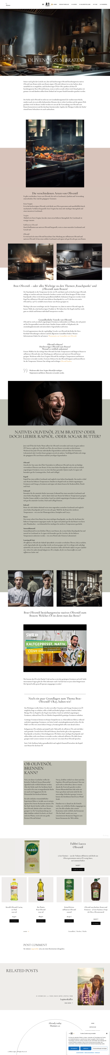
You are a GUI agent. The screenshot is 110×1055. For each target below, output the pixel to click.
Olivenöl (47, 69)
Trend (71, 996)
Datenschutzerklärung (89, 1052)
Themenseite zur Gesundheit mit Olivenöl (62, 336)
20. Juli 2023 (58, 69)
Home (92, 1023)
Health (56, 996)
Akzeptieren (74, 1048)
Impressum (97, 1052)
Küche (85, 931)
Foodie (38, 69)
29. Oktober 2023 (41, 996)
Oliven (42, 69)
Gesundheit (71, 931)
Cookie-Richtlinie (80, 1052)
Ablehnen (85, 1048)
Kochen (79, 931)
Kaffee (61, 996)
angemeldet (35, 949)
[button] (107, 1033)
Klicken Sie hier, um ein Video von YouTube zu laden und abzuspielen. (55, 648)
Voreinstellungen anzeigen (100, 1048)
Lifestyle (66, 996)
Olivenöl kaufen (66, 361)
